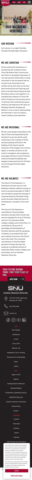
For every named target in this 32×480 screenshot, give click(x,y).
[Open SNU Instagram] (13, 320)
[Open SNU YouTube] (19, 320)
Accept (17, 471)
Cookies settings (18, 476)
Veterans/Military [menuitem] (16, 388)
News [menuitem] (16, 362)
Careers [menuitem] (16, 411)
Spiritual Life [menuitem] (16, 348)
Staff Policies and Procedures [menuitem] (16, 442)
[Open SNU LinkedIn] (24, 320)
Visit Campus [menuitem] (16, 330)
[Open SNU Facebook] (8, 320)
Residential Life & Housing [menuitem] (16, 353)
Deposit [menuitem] (16, 379)
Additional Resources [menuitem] (16, 397)
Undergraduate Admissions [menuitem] (16, 384)
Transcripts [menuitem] (16, 424)
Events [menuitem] (16, 339)
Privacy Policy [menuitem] (16, 406)
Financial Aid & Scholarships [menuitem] (16, 357)
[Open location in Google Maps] (6, 299)
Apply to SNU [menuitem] (16, 374)
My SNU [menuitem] (16, 419)
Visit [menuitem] (14, 2)
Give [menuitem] (24, 2)
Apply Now (13, 279)
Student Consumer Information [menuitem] (16, 402)
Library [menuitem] (16, 366)
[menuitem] (29, 2)
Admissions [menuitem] (16, 334)
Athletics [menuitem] (16, 428)
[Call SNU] (6, 306)
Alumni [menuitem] (16, 433)
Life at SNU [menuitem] (16, 343)
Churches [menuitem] (16, 437)
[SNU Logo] (8, 1)
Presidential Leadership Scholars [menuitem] (16, 393)
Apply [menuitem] (19, 2)
